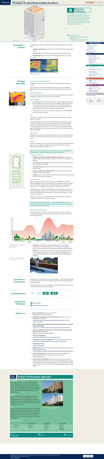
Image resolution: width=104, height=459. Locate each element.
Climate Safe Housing (18, 1)
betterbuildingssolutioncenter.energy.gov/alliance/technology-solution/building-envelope (53, 351)
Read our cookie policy (15, 457)
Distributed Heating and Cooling (40, 305)
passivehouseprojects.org (39, 356)
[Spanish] (94, 2)
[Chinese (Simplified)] (91, 2)
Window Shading (37, 303)
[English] (87, 2)
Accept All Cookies (88, 456)
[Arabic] (89, 2)
